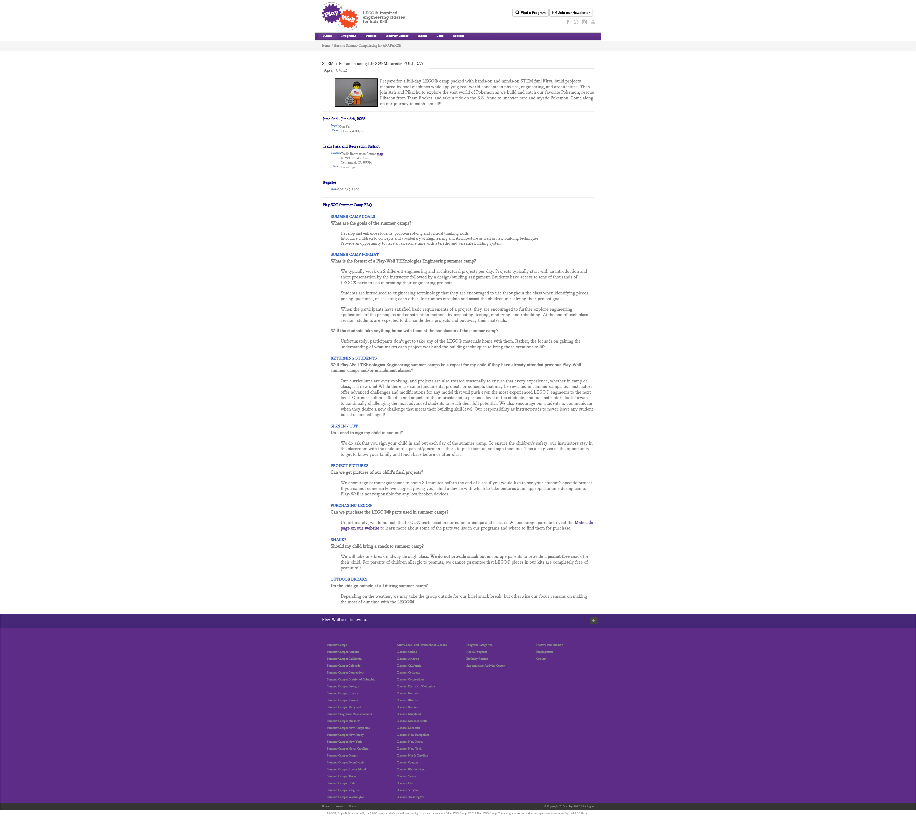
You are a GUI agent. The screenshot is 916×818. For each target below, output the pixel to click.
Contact (458, 36)
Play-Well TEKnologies (581, 806)
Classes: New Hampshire (413, 735)
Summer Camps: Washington (345, 797)
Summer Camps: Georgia (343, 686)
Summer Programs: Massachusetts (349, 714)
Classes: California (409, 666)
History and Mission (549, 645)
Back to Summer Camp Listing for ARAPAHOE (367, 46)
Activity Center (397, 36)
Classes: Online (407, 652)
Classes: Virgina (407, 790)
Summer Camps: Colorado (344, 666)
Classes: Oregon (407, 762)
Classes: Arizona (408, 659)
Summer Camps (337, 645)
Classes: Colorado (408, 672)
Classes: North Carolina (412, 755)
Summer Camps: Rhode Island (346, 769)
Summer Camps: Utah (341, 783)
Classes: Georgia (408, 693)
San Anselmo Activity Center (485, 666)
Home (327, 36)
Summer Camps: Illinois (342, 693)
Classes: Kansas (407, 707)
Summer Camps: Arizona (343, 652)
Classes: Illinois (407, 700)
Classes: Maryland (409, 714)
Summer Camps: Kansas (342, 700)
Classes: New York (409, 749)
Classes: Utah (405, 783)
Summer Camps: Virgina (343, 790)
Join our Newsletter (574, 13)
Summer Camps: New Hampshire (348, 728)
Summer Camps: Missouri (343, 721)
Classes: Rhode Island (411, 769)
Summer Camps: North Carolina (347, 749)
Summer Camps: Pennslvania (345, 762)
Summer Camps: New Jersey (345, 735)
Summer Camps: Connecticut (345, 672)
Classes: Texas (406, 776)
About (422, 36)
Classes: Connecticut (410, 679)
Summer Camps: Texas (341, 776)
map (380, 154)
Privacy (339, 806)
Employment (544, 652)
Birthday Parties (477, 659)
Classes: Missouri (408, 728)
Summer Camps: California (344, 659)
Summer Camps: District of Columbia (351, 679)
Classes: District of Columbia (416, 686)
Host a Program (476, 652)
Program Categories (479, 645)
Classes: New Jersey (410, 742)
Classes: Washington (410, 797)
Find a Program (533, 13)
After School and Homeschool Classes (422, 645)
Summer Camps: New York (344, 742)
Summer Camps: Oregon (342, 755)
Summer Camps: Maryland (344, 707)
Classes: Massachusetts (412, 721)
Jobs (440, 36)
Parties (371, 36)
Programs (348, 36)
